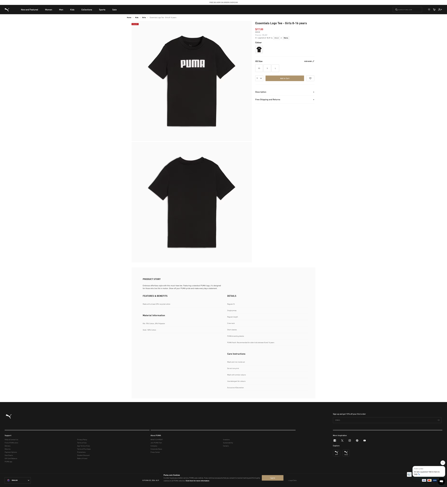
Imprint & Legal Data (289, 480)
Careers (226, 446)
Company (154, 446)
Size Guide (308, 61)
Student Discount (83, 455)
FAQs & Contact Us (11, 440)
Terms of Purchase (84, 449)
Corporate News (156, 449)
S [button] (267, 68)
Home (129, 17)
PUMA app (8, 462)
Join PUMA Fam (156, 443)
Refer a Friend (82, 458)
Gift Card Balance (11, 458)
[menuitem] (29, 9)
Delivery (7, 446)
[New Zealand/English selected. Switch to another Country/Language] (18, 480)
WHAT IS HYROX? (157, 440)
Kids (136, 17)
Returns (7, 449)
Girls (144, 17)
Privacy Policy (82, 440)
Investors (226, 440)
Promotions (81, 452)
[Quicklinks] (440, 9)
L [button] (275, 68)
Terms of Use (81, 443)
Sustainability (228, 443)
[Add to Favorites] (310, 78)
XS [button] (259, 68)
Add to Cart (284, 78)
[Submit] (396, 10)
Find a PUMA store (11, 443)
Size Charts (9, 455)
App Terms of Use (83, 446)
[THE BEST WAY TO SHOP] (336, 453)
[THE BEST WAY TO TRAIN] (346, 453)
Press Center (155, 452)
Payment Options (11, 452)
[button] (259, 49)
